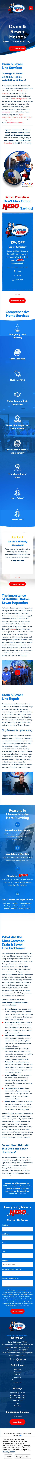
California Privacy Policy (17, 1395)
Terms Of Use (17, 1401)
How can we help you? (10, 1278)
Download (19, 280)
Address (5, 1260)
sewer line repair (25, 117)
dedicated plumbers (19, 99)
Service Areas (17, 1380)
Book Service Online (17, 48)
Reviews (17, 1375)
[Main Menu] (3, 8)
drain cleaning (12, 117)
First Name (6, 1225)
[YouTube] (25, 1359)
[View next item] (19, 294)
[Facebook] (10, 1359)
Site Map (17, 1406)
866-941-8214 (17, 1338)
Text (19, 271)
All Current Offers (17, 300)
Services (17, 1372)
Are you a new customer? (11, 1269)
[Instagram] (17, 1359)
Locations (17, 1422)
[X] (14, 1359)
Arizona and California (15, 122)
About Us (17, 1369)
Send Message (17, 1311)
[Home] (16, 8)
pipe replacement (11, 120)
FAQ (17, 1403)
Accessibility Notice (17, 1393)
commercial (6, 112)
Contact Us (17, 1382)
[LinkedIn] (21, 1359)
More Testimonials (17, 584)
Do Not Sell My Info (17, 1398)
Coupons (17, 1377)
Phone (4, 1243)
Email (19, 275)
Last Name (6, 1234)
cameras (13, 629)
